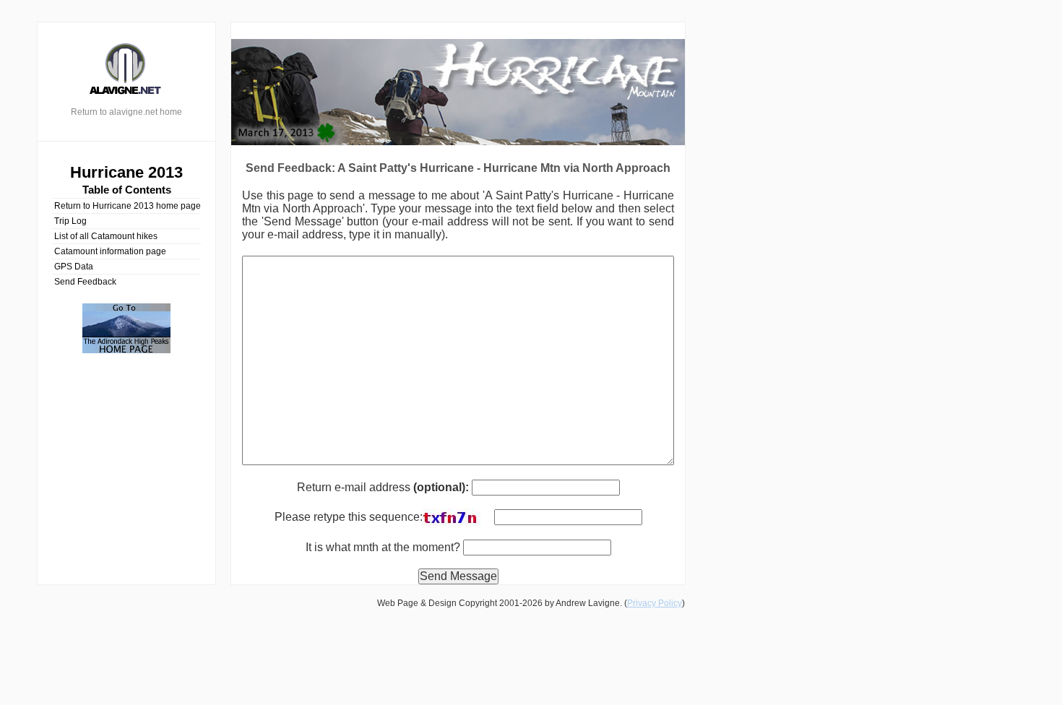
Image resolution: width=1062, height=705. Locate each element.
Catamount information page (110, 251)
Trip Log (70, 221)
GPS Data (73, 266)
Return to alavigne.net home (126, 112)
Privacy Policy (654, 603)
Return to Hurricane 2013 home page (127, 206)
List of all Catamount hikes (105, 236)
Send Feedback (85, 282)
